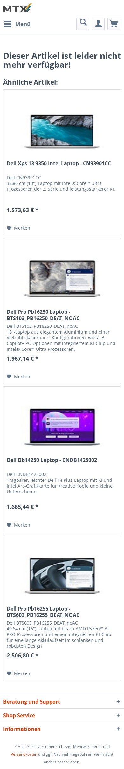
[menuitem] (17, 24)
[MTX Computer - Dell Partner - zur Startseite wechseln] (17, 8)
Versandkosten (24, 754)
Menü (23, 23)
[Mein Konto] (98, 24)
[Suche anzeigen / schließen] (82, 24)
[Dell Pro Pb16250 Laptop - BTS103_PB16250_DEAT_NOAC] (62, 270)
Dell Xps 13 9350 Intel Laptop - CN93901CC (59, 163)
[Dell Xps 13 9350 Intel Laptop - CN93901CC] (62, 121)
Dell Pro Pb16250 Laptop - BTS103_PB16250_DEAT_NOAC (43, 315)
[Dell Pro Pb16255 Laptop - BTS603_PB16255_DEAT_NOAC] (62, 567)
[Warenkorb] (113, 24)
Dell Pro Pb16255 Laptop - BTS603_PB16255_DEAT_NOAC (43, 611)
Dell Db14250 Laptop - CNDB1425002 (52, 460)
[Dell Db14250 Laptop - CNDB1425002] (62, 418)
